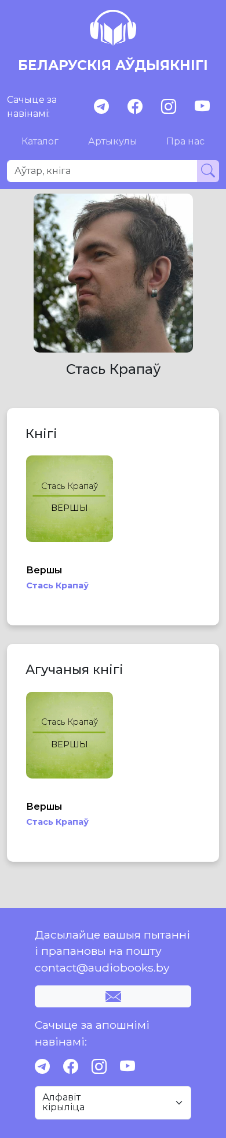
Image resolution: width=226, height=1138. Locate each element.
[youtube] (202, 106)
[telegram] (101, 106)
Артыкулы (112, 141)
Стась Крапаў (57, 585)
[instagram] (168, 106)
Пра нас (185, 141)
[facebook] (135, 106)
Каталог (40, 141)
